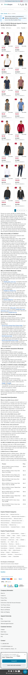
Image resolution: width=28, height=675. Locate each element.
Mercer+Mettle (4, 550)
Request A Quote (4, 634)
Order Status (3, 631)
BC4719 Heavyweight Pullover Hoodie (10, 340)
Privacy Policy (4, 598)
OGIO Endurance (15, 552)
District (18, 535)
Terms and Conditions (5, 607)
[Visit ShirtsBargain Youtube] (19, 671)
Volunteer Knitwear (15, 533)
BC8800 (3, 383)
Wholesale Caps (12, 524)
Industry (23, 527)
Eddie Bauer (3, 554)
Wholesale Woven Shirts (17, 520)
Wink (17, 539)
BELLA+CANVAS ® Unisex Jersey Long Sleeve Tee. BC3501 (11, 505)
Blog (2, 618)
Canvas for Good (18, 554)
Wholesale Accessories (16, 522)
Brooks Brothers (4, 546)
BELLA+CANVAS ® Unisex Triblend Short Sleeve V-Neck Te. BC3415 (11, 496)
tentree (9, 556)
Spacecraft (11, 548)
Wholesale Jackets (17, 518)
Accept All (14, 661)
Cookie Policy (4, 600)
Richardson (10, 554)
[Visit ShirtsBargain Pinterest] (9, 671)
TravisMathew (3, 556)
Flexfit (12, 541)
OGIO (10, 550)
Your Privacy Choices (5, 605)
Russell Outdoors (21, 546)
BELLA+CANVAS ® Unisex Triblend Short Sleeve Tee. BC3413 (11, 488)
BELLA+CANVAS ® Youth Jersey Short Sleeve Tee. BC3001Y (10, 480)
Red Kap (2, 552)
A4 (8, 541)
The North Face (4, 544)
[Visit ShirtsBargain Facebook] (11, 671)
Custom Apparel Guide (5, 621)
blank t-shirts (13, 307)
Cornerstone (18, 548)
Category (3, 629)
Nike (16, 541)
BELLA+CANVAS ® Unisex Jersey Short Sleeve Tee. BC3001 (11, 471)
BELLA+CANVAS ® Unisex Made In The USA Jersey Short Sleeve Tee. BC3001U (11, 475)
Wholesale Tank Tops (14, 514)
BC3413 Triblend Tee (8, 299)
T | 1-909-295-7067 (5, 643)
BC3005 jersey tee (13, 312)
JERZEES (22, 539)
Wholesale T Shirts (4, 514)
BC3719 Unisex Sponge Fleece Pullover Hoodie (12, 325)
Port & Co (18, 537)
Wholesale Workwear (5, 522)
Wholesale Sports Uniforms (6, 518)
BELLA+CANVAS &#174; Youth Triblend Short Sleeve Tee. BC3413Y (10, 492)
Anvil (8, 533)
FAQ (2, 636)
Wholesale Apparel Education (7, 623)
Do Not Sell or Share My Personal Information (11, 602)
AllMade (8, 535)
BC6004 (9, 383)
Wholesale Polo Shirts (5, 516)
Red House (11, 544)
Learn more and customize (14, 665)
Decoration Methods (5, 527)
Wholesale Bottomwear (5, 520)
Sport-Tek (12, 537)
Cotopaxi (22, 533)
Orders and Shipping (5, 612)
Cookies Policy (9, 657)
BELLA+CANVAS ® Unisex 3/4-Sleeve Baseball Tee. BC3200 (10, 467)
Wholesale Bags (4, 524)
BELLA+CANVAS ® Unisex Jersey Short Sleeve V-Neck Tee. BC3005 (11, 484)
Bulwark (8, 552)
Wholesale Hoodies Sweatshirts (18, 516)
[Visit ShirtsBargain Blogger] (16, 671)
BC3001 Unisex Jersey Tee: (10, 281)
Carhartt (23, 535)
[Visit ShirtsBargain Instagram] (13, 671)
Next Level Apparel (4, 537)
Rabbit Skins (3, 541)
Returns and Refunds (5, 609)
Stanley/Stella (16, 556)
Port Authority (3, 539)
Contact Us (3, 595)
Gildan (13, 535)
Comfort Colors (11, 539)
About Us (3, 593)
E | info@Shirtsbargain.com (7, 646)
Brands (5, 13)
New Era (17, 544)
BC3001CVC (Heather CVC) (10, 290)
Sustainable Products (15, 527)
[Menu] (2, 4)
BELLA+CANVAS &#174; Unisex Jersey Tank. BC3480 (10, 500)
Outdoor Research (16, 550)
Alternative (3, 533)
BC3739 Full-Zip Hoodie (7, 335)
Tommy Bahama (4, 548)
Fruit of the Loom (12, 546)
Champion (3, 535)
